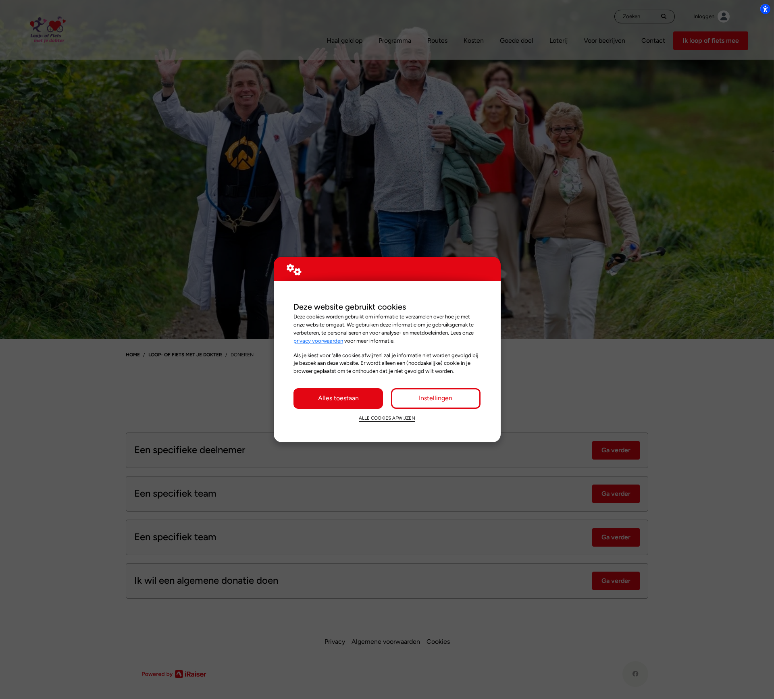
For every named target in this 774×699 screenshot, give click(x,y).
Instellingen (435, 398)
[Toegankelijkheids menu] (765, 9)
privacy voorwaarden (318, 340)
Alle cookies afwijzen (387, 418)
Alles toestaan (338, 398)
